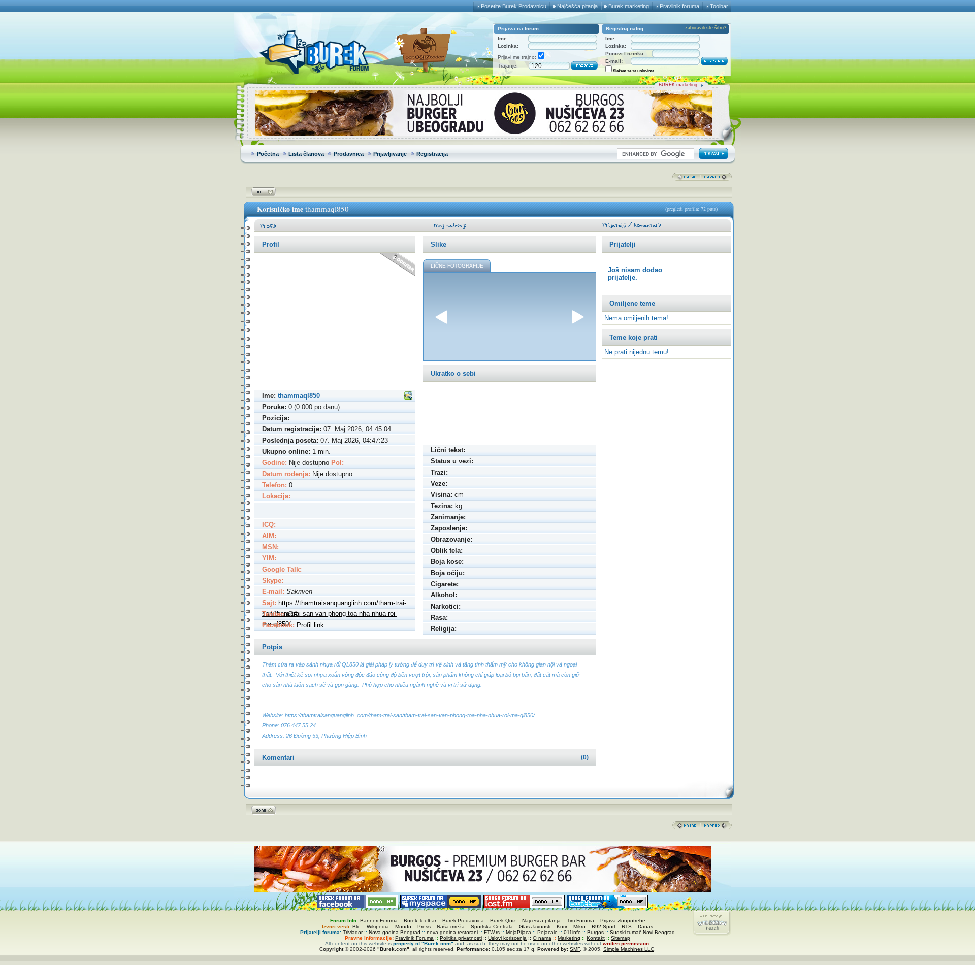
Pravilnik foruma (679, 6)
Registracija (432, 154)
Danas (645, 926)
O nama (542, 938)
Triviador (353, 932)
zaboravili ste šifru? (705, 27)
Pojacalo (547, 932)
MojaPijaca (518, 932)
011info (572, 932)
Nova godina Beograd (394, 932)
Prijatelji (622, 244)
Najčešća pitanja (577, 6)
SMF (575, 949)
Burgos (595, 932)
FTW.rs (492, 932)
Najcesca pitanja (541, 920)
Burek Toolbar (420, 920)
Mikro (579, 926)
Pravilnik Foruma (414, 938)
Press (424, 926)
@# (292, 614)
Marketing (569, 938)
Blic (356, 926)
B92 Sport (603, 926)
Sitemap (620, 938)
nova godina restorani (452, 932)
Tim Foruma (580, 920)
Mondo (403, 926)
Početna (268, 154)
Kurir (562, 926)
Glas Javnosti (534, 926)
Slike (438, 244)
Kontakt (596, 938)
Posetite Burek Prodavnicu (513, 6)
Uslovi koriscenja (507, 938)
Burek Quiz (503, 920)
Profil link (310, 625)
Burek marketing (628, 6)
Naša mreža (451, 926)
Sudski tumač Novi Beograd (642, 932)
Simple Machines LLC (628, 949)
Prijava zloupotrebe (622, 920)
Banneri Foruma (379, 920)
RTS (627, 926)
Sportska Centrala (492, 926)
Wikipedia (378, 926)
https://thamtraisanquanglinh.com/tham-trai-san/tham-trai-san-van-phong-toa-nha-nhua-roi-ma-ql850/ (334, 613)
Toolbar (719, 6)
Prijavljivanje (390, 154)
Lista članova (306, 154)
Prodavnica (349, 154)
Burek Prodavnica (463, 920)
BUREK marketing (678, 84)
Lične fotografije (457, 266)
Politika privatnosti (461, 938)
